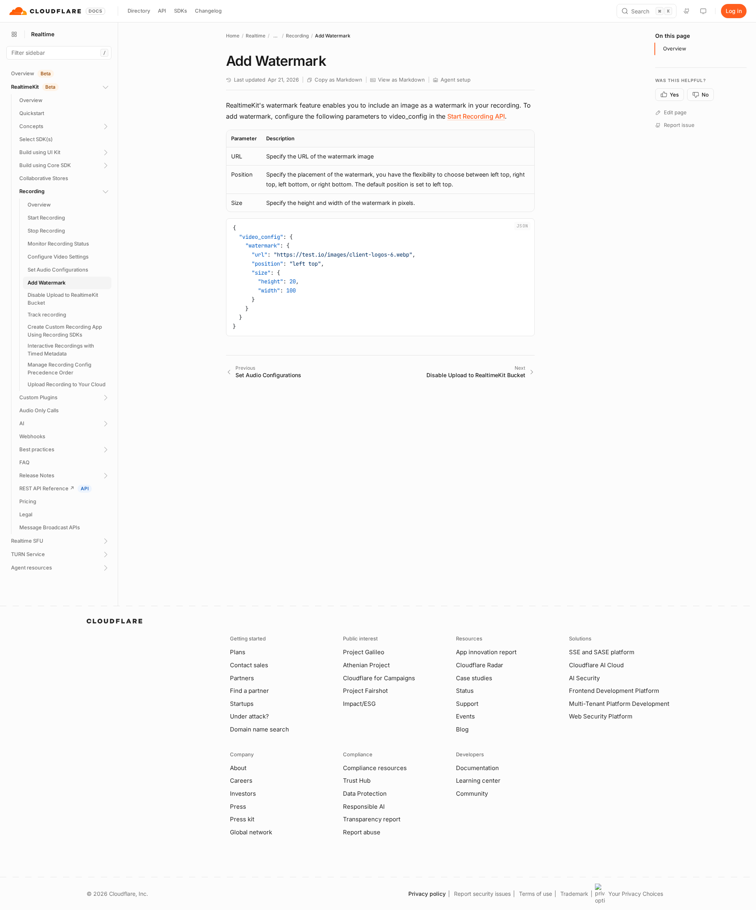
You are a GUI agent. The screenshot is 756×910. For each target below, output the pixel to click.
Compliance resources (375, 768)
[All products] (14, 34)
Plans (237, 652)
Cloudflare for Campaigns (379, 678)
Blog (462, 729)
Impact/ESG (359, 703)
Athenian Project (366, 665)
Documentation (477, 768)
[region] (380, 171)
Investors (243, 793)
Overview (674, 48)
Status (465, 690)
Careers (241, 780)
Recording (297, 36)
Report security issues (482, 893)
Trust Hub (357, 780)
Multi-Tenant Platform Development (619, 703)
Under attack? (249, 716)
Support (467, 703)
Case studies (474, 678)
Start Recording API (476, 116)
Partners (242, 678)
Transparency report (371, 819)
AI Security (584, 678)
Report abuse (361, 832)
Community (472, 793)
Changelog (208, 10)
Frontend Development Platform (614, 690)
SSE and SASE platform (601, 652)
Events (465, 716)
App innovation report (486, 652)
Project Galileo (363, 652)
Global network (251, 832)
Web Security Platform (600, 716)
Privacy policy (427, 893)
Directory (139, 10)
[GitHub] (687, 11)
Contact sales (249, 665)
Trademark (574, 893)
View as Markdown (401, 79)
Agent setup (456, 79)
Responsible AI (364, 806)
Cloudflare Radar (479, 665)
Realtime (255, 36)
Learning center (478, 780)
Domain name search (259, 729)
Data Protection (365, 793)
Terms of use (535, 893)
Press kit (242, 819)
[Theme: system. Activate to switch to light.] (703, 11)
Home (232, 36)
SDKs (180, 10)
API (162, 10)
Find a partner (249, 690)
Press (238, 806)
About (238, 768)
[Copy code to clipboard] (525, 227)
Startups (242, 703)
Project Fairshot (365, 690)
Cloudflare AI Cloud (596, 665)
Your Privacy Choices (635, 893)
